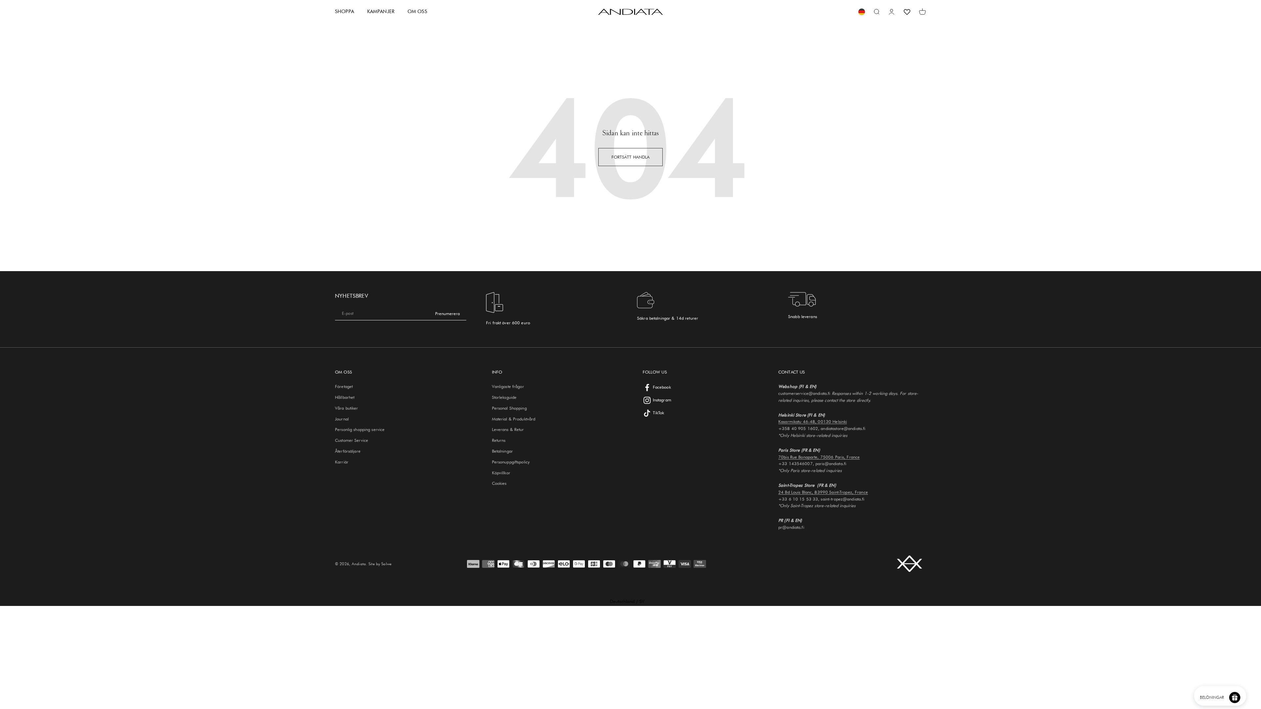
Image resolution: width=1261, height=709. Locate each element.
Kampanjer (380, 11)
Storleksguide (504, 397)
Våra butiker (346, 408)
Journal (342, 418)
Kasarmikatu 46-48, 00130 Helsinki (812, 421)
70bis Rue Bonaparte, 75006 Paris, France (819, 457)
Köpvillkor (501, 472)
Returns (499, 440)
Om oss (417, 11)
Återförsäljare (348, 451)
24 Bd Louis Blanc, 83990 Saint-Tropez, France (823, 492)
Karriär (341, 461)
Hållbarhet (344, 397)
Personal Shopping (509, 408)
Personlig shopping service (360, 429)
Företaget (344, 386)
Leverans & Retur (508, 429)
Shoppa (344, 11)
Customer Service (351, 440)
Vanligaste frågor (508, 386)
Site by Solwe (379, 563)
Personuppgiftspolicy (511, 461)
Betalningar (502, 451)
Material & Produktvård (514, 418)
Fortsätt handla (630, 157)
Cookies (499, 483)
